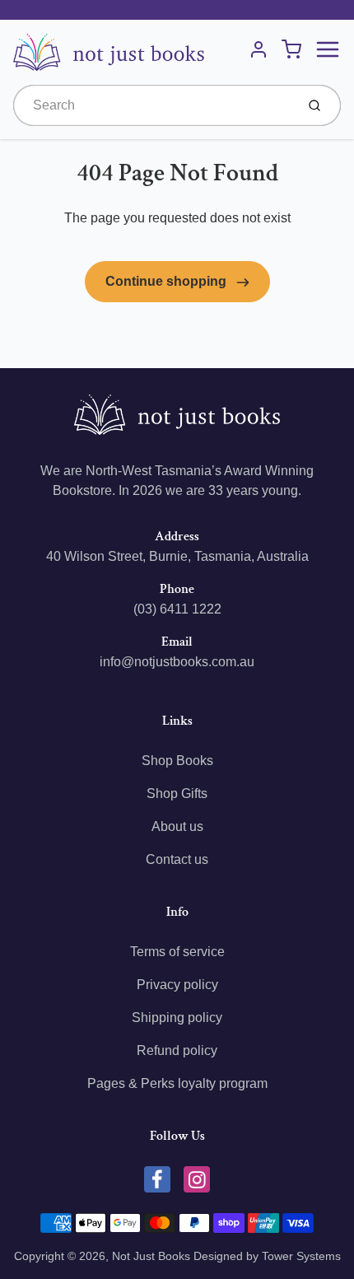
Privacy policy (177, 985)
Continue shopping (167, 281)
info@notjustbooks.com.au (177, 662)
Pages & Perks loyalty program (177, 1083)
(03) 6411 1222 (177, 609)
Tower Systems (301, 1256)
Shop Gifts (177, 794)
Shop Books (177, 761)
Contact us (177, 859)
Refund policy (177, 1050)
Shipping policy (177, 1018)
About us (177, 826)
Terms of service (177, 952)
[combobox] (152, 105)
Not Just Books (151, 1256)
